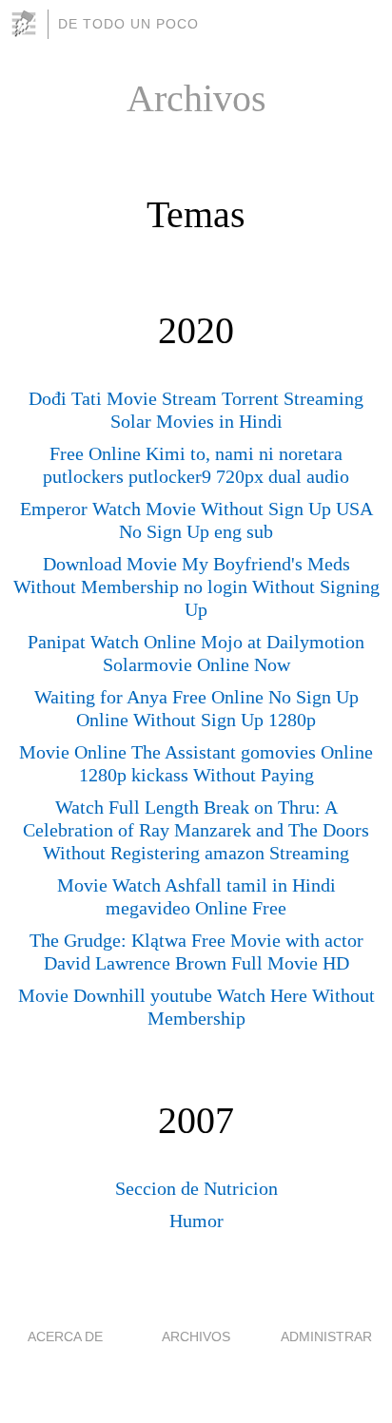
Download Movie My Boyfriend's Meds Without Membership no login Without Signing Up (196, 586)
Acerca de (65, 1336)
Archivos (196, 1336)
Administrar (326, 1336)
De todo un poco (128, 23)
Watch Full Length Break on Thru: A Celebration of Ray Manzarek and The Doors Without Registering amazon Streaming (196, 830)
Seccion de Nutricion (196, 1188)
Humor (196, 1220)
